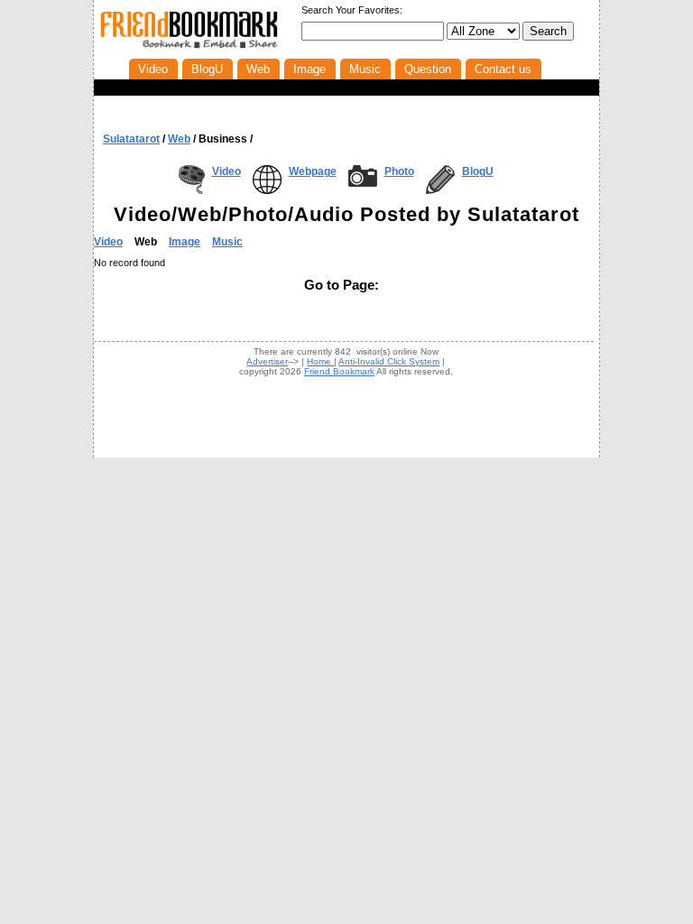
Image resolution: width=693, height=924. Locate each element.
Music (227, 242)
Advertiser (267, 361)
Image (184, 242)
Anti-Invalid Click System (388, 361)
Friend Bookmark (339, 371)
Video (226, 171)
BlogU (478, 171)
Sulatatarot (131, 139)
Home (320, 361)
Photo (399, 171)
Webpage (313, 171)
